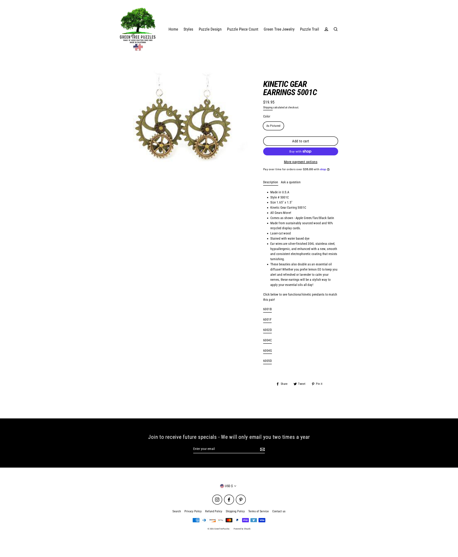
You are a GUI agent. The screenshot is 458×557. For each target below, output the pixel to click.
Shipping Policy (235, 511)
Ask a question (291, 182)
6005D (267, 361)
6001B (267, 309)
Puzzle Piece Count (242, 29)
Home (173, 29)
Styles (188, 29)
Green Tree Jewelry (279, 29)
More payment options (300, 162)
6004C (267, 340)
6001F (267, 319)
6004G (267, 350)
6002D (267, 330)
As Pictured (273, 125)
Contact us (279, 511)
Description (270, 182)
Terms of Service (258, 511)
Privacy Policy (193, 511)
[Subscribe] (262, 449)
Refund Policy (213, 511)
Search (176, 511)
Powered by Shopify (242, 529)
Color (266, 116)
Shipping (268, 107)
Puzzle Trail (309, 29)
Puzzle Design (210, 29)
